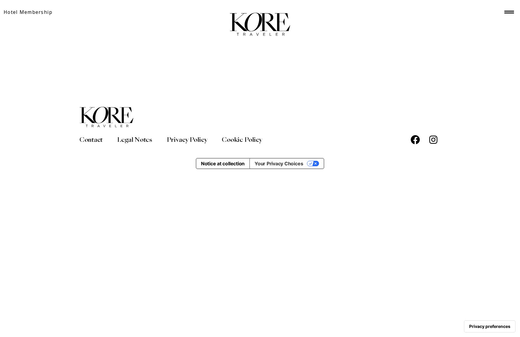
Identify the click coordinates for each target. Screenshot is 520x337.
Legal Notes (134, 139)
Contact (91, 139)
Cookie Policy (242, 139)
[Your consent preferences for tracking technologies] (489, 326)
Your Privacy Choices (279, 164)
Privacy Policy (187, 139)
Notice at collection (223, 164)
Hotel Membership (28, 12)
